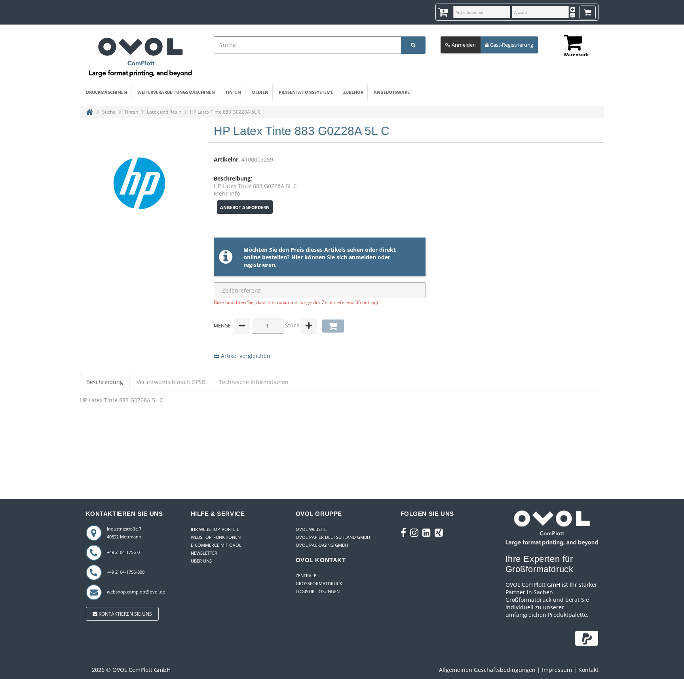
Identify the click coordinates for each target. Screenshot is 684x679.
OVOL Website (311, 529)
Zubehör (353, 92)
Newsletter (204, 553)
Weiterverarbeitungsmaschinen (176, 92)
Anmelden (463, 44)
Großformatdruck (319, 583)
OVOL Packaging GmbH (322, 545)
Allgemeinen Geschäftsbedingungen (487, 669)
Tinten (233, 92)
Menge (222, 325)
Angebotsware (392, 92)
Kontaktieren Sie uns (124, 614)
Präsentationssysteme (306, 92)
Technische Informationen (254, 382)
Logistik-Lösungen (318, 591)
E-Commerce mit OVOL (216, 545)
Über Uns (201, 561)
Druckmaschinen (106, 92)
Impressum (557, 669)
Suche (109, 111)
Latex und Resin (164, 111)
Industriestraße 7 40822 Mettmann (124, 533)
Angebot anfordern (245, 207)
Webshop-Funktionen (216, 537)
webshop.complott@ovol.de (136, 592)
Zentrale (306, 575)
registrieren (259, 264)
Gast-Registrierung (510, 44)
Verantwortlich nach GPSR (171, 382)
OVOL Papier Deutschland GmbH (333, 537)
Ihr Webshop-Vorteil (215, 529)
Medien (259, 92)
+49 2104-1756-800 (125, 572)
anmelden (362, 257)
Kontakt (588, 669)
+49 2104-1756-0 (123, 552)
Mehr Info (227, 193)
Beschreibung (104, 382)
